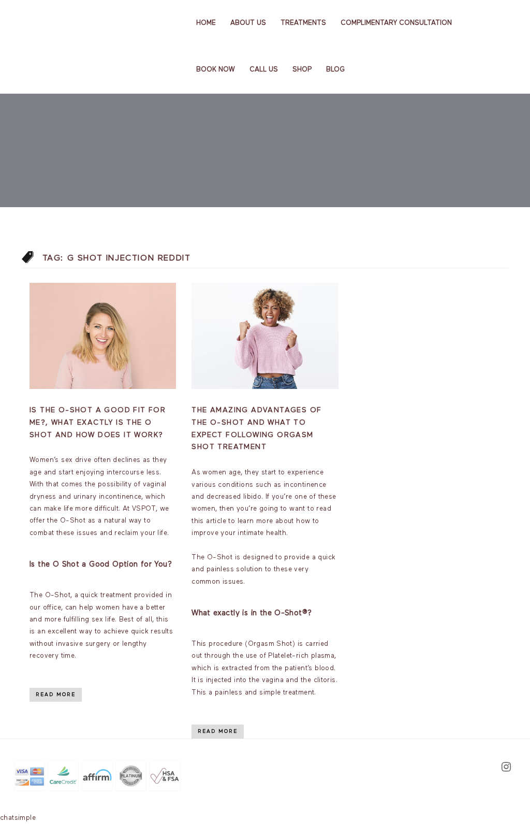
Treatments (303, 23)
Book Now (215, 69)
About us (248, 23)
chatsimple (18, 818)
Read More (56, 694)
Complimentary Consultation (396, 23)
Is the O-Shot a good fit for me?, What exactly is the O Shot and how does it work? (98, 423)
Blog (335, 69)
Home (206, 23)
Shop (302, 69)
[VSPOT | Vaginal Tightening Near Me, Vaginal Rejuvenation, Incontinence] (66, 22)
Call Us (263, 69)
